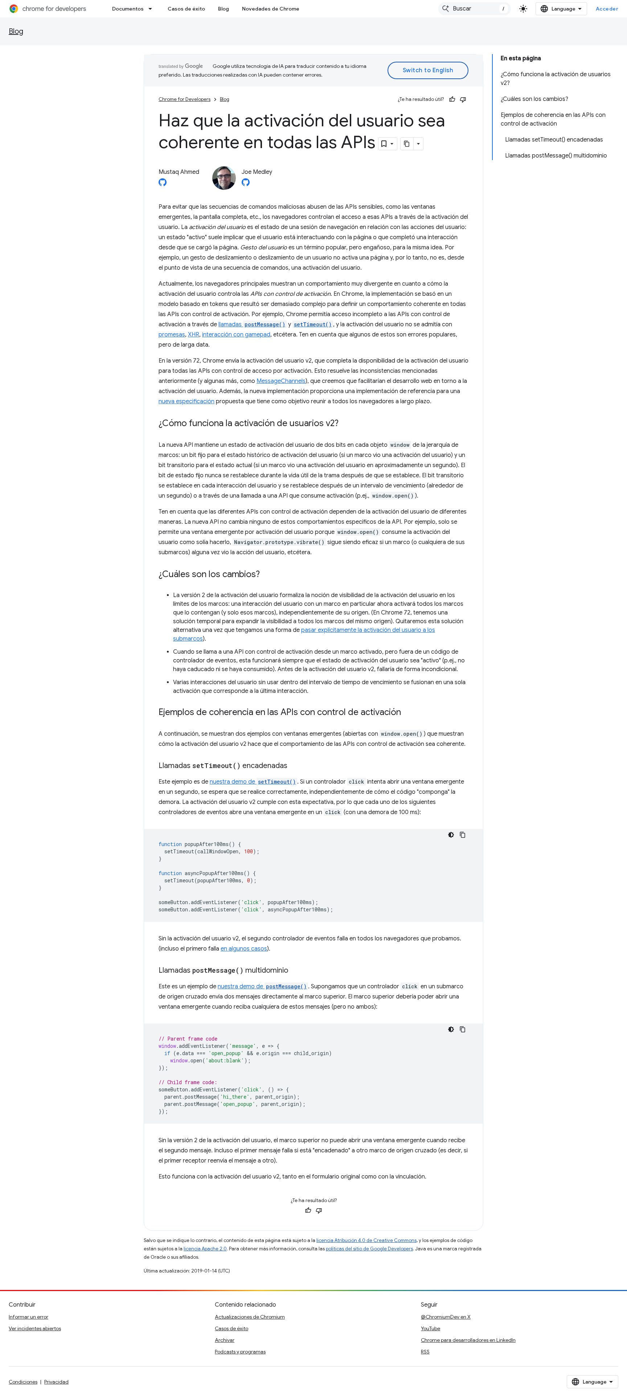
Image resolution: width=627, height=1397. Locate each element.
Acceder (607, 8)
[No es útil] (463, 99)
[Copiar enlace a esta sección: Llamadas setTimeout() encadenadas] (294, 766)
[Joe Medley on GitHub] (246, 184)
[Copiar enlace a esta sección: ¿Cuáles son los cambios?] (267, 575)
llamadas (251, 324)
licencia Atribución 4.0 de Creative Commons (366, 1240)
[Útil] (452, 99)
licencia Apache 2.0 (205, 1249)
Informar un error (28, 1317)
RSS (425, 1351)
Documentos (128, 8)
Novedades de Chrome (270, 8)
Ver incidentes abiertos (35, 1328)
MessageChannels (281, 381)
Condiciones (23, 1382)
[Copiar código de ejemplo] (462, 835)
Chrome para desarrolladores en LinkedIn (468, 1340)
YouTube (430, 1328)
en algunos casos (244, 948)
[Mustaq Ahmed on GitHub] (163, 184)
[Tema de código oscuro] (451, 835)
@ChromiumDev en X (446, 1317)
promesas (172, 334)
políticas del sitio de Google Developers (369, 1249)
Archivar (224, 1340)
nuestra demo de (253, 781)
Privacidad (56, 1382)
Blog (223, 8)
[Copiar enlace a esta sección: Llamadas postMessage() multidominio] (295, 971)
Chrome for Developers (184, 99)
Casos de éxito (186, 8)
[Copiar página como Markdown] (407, 144)
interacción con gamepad (236, 334)
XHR (193, 334)
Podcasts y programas (240, 1351)
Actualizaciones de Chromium (250, 1317)
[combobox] (474, 8)
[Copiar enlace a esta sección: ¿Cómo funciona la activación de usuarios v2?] (346, 424)
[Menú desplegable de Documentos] (152, 8)
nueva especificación (186, 401)
